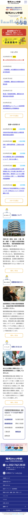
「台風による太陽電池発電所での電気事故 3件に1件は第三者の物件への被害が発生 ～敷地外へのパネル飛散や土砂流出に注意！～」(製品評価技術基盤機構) (14, 174)
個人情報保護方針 (17, 510)
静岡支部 (18, 432)
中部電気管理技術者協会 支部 (14, 410)
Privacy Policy (14, 514)
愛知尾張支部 (8, 423)
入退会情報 (22, 129)
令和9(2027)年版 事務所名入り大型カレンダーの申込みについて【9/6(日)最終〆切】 (14, 190)
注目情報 (22, 153)
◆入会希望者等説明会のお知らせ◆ (13, 60)
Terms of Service (20, 514)
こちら (20, 473)
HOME (8, 510)
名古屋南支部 (8, 419)
